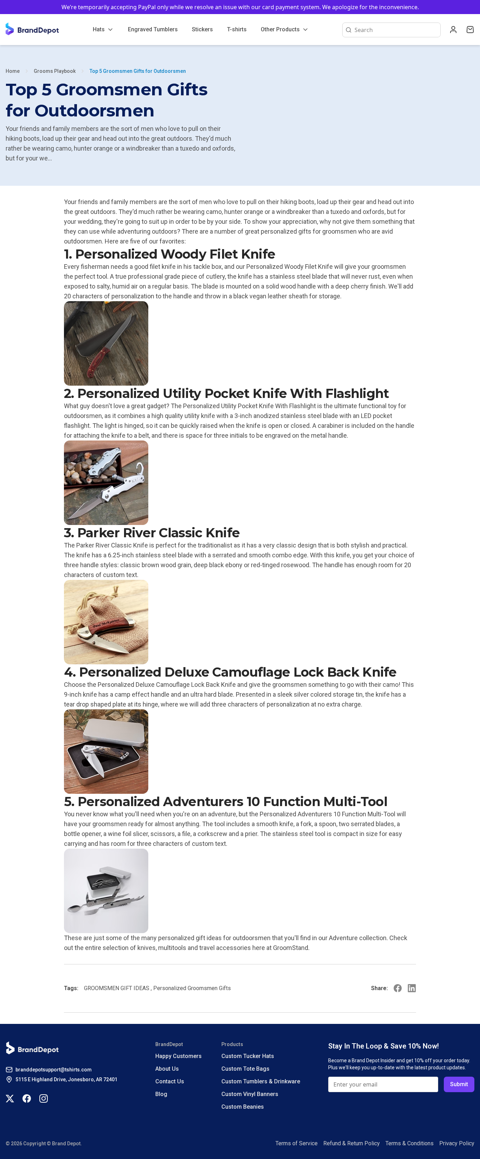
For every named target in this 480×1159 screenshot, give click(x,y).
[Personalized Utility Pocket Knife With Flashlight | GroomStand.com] (240, 483)
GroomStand (290, 947)
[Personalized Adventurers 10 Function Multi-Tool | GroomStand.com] (240, 891)
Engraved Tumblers (153, 29)
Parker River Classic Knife (112, 545)
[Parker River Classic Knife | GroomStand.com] (240, 622)
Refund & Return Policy (351, 1143)
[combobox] (396, 30)
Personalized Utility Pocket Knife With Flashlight (249, 406)
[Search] (347, 29)
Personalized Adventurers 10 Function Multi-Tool (327, 814)
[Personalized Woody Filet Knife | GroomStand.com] (240, 343)
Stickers (202, 29)
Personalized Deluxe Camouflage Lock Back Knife (167, 684)
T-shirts (237, 29)
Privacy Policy (456, 1143)
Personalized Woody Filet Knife (289, 266)
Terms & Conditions (409, 1143)
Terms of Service (296, 1143)
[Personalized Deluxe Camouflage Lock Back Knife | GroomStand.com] (240, 751)
